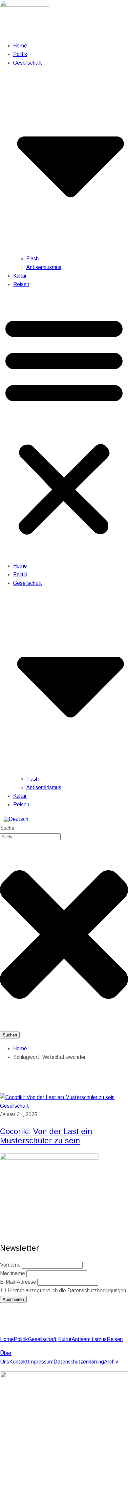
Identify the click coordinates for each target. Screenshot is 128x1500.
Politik (20, 54)
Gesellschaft (14, 1106)
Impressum (40, 1362)
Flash (32, 258)
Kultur (20, 276)
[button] (64, 425)
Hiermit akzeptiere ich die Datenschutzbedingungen (66, 1290)
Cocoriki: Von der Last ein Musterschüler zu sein (46, 1136)
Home (20, 45)
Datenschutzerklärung (78, 1362)
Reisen (21, 284)
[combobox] (30, 836)
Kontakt (18, 1362)
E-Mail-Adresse (18, 1282)
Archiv (111, 1362)
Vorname (10, 1265)
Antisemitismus (43, 267)
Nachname (12, 1273)
